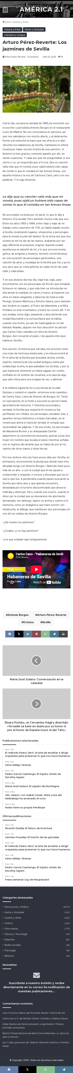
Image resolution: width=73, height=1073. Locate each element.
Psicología (10, 950)
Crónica (28, 622)
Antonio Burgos (18, 615)
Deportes (10, 939)
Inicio (8, 22)
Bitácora (9, 955)
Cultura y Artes (21, 22)
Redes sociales (13, 945)
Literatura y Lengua (14, 35)
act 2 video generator (14, 1042)
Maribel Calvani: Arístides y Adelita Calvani (45, 1018)
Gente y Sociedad (34, 29)
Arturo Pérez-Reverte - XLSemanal (21, 56)
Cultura (9, 923)
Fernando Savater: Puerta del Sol (47, 1012)
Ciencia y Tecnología (16, 934)
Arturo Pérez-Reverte (51, 615)
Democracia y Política (17, 906)
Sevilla (46, 622)
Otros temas (11, 928)
